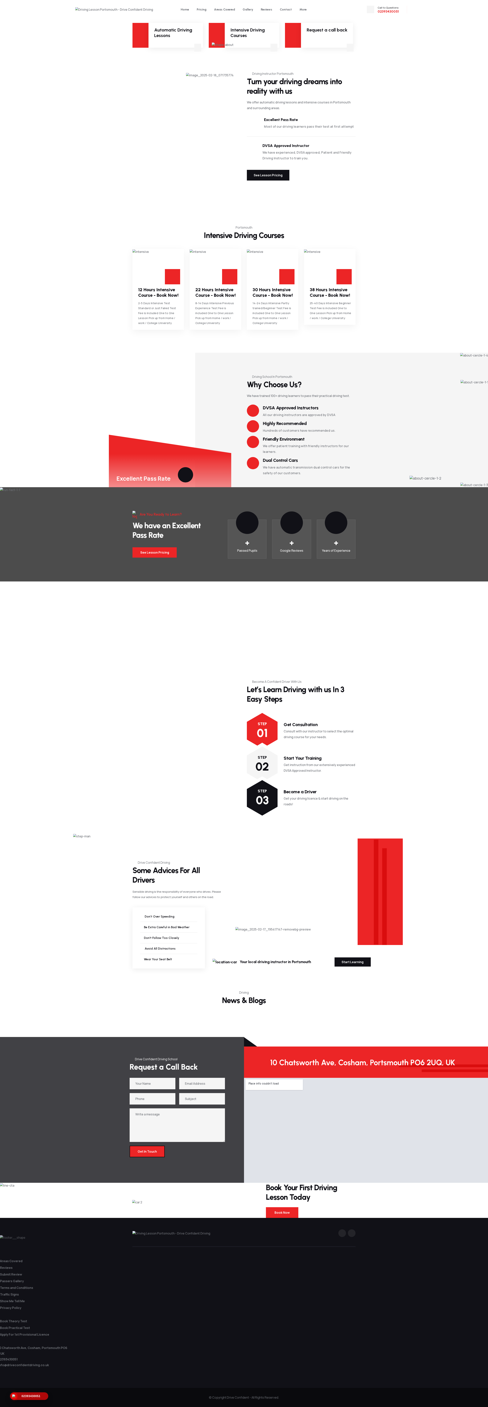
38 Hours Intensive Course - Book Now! (330, 292)
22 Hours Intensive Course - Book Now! (215, 292)
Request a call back (327, 30)
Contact (286, 9)
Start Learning (353, 962)
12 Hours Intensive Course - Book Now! (158, 292)
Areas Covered (224, 9)
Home (185, 9)
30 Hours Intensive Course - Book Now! (273, 292)
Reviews (266, 9)
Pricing (201, 9)
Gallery (248, 9)
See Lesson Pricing (268, 175)
